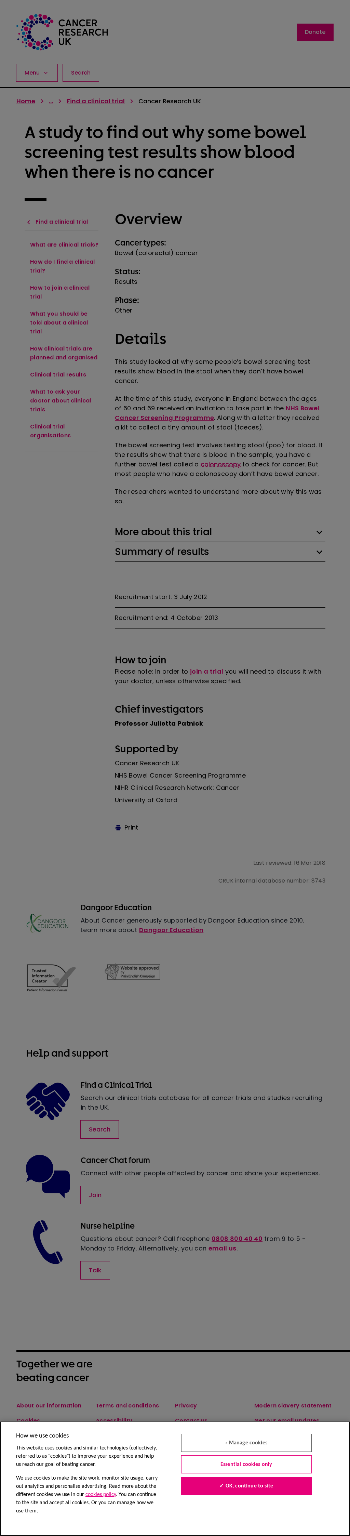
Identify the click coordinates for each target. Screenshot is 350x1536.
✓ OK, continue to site (246, 1486)
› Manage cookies (246, 1443)
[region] (175, 1478)
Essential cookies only (246, 1464)
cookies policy (100, 1494)
